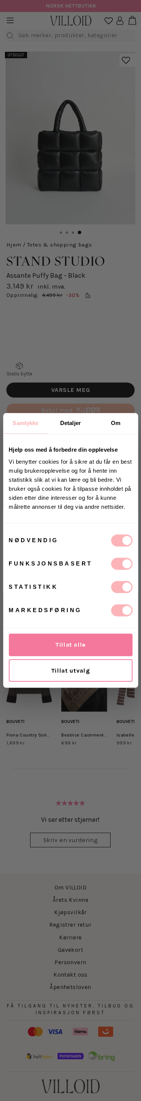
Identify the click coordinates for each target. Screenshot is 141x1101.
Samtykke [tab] (25, 423)
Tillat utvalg (70, 670)
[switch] (121, 564)
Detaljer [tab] (70, 423)
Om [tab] (115, 423)
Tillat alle (70, 644)
